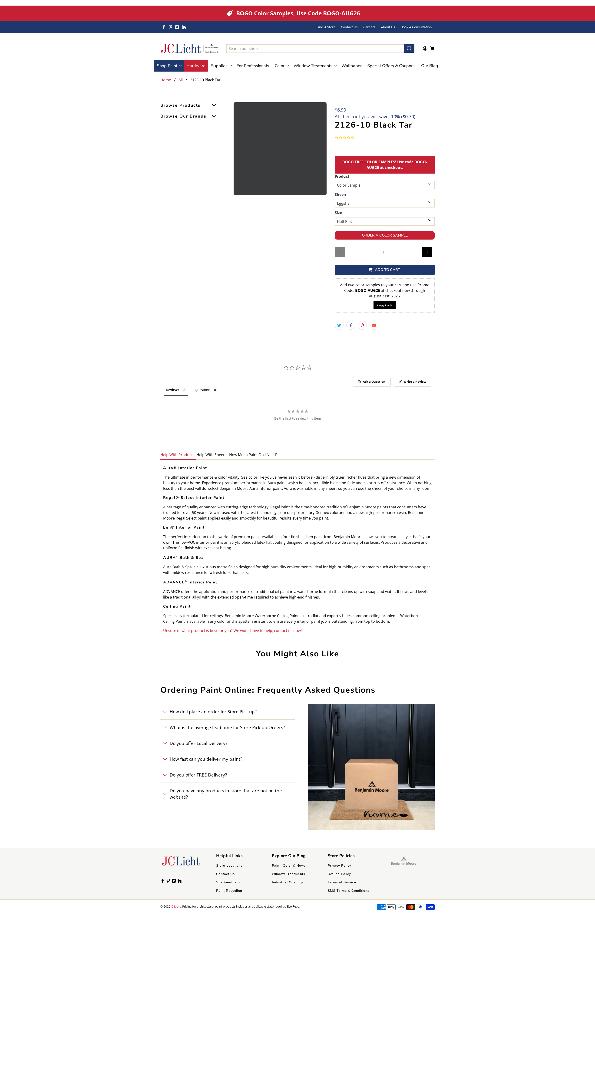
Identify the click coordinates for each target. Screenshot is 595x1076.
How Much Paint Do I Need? (253, 454)
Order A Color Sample (385, 235)
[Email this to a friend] (374, 325)
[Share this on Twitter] (339, 325)
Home (165, 80)
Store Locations (229, 865)
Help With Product (176, 454)
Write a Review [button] (414, 381)
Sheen (340, 194)
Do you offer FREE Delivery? (198, 775)
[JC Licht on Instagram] (177, 27)
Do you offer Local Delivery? (198, 743)
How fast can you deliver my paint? (206, 759)
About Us (388, 27)
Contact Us (349, 27)
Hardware (195, 66)
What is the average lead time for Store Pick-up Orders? (227, 727)
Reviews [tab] (172, 390)
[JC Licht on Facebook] (164, 27)
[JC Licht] (190, 48)
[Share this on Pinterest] (362, 325)
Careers (369, 27)
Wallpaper (351, 66)
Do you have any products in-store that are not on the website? (226, 793)
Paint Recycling (229, 890)
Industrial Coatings (288, 882)
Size (338, 212)
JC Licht (176, 906)
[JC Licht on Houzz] (184, 27)
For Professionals (253, 66)
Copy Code (384, 305)
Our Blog (429, 66)
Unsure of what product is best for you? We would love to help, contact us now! (232, 630)
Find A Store (326, 27)
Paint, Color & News (289, 865)
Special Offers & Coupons (391, 66)
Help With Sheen (210, 454)
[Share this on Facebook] (350, 325)
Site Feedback (228, 882)
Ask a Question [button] (374, 381)
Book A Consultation (416, 27)
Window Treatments (288, 874)
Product (342, 176)
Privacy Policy (339, 865)
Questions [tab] (203, 390)
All (180, 80)
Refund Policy (339, 874)
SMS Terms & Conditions (348, 890)
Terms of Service (342, 882)
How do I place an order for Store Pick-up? (213, 711)
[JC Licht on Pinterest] (170, 27)
